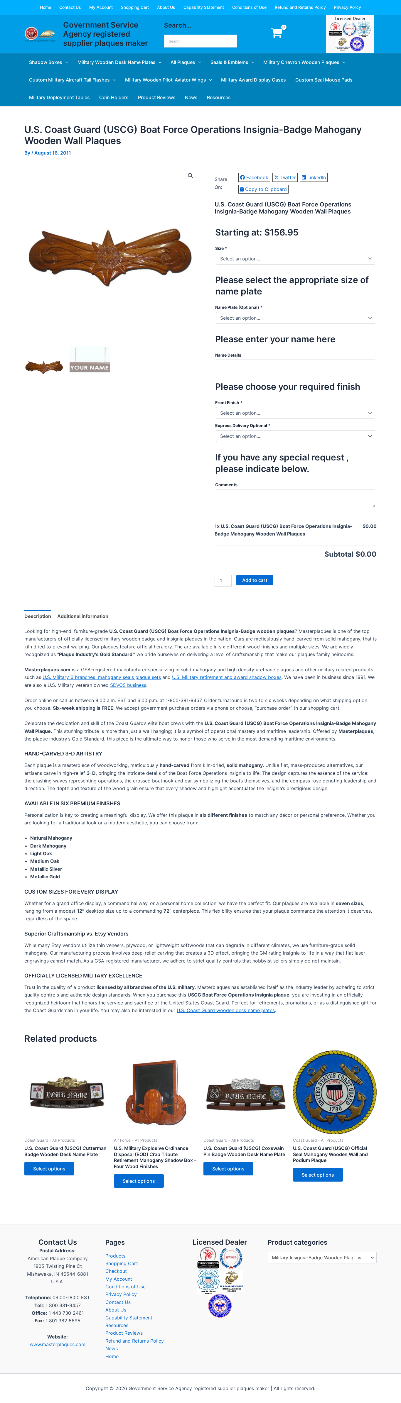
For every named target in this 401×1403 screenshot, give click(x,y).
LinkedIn (316, 177)
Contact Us (70, 7)
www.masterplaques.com (57, 1344)
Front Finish (228, 402)
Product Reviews (157, 97)
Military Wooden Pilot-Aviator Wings (165, 80)
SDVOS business (128, 685)
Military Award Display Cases (253, 80)
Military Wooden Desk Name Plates (116, 62)
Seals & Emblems (229, 62)
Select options (49, 1169)
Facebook (257, 177)
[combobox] (322, 1258)
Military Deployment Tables (59, 97)
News (191, 97)
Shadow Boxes (45, 62)
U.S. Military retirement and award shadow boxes (227, 677)
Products (115, 1256)
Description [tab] (37, 616)
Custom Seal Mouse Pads (324, 80)
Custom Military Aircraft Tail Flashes (69, 80)
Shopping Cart (135, 7)
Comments (226, 484)
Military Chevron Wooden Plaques (301, 62)
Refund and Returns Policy (300, 7)
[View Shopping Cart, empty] (276, 34)
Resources (219, 97)
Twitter (288, 177)
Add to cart (254, 580)
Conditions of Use (249, 7)
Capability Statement (203, 7)
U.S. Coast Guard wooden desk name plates (226, 1010)
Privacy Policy (347, 7)
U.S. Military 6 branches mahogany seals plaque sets (102, 677)
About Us (166, 7)
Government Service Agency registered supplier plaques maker (105, 34)
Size (221, 248)
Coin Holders (114, 97)
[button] (65, 62)
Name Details (228, 355)
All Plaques (183, 62)
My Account (101, 7)
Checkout (116, 1271)
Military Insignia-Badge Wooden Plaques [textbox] (316, 1257)
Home (45, 7)
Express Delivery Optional (242, 425)
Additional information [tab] (82, 616)
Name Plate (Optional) (238, 307)
